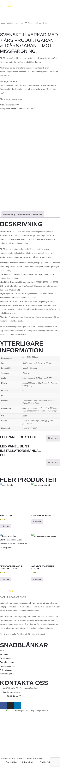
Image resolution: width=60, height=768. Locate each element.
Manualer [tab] (37, 214)
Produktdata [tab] (24, 214)
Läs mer (5, 526)
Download (53, 438)
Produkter (9, 23)
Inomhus (18, 23)
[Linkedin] (17, 705)
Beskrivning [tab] (9, 214)
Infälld (13, 109)
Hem (2, 23)
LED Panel (28, 23)
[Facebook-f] (3, 705)
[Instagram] (10, 705)
